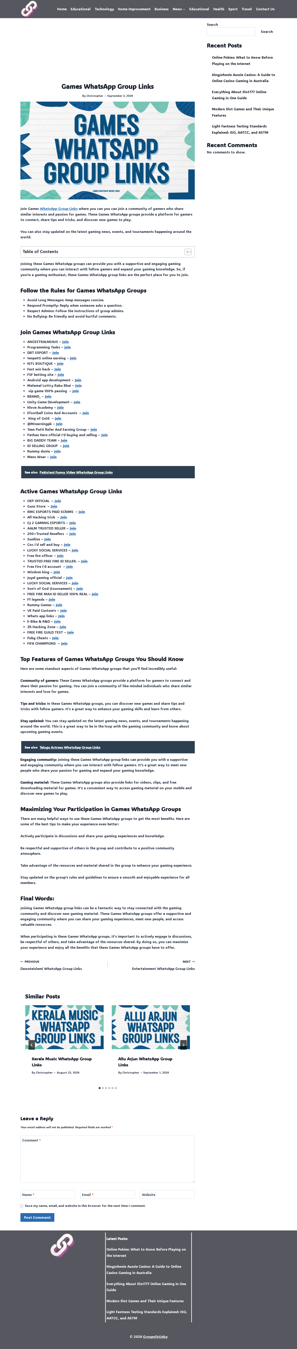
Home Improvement (134, 9)
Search (212, 24)
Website (148, 1194)
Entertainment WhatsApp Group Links (163, 965)
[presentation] (64, 1027)
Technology (104, 9)
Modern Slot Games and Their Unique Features (145, 1301)
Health (218, 9)
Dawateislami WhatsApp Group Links (51, 965)
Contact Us (265, 9)
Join (65, 341)
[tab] (100, 1088)
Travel (247, 9)
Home (62, 9)
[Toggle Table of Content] (186, 251)
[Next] (183, 1045)
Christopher (94, 96)
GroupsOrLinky (155, 1336)
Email (88, 1194)
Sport (233, 9)
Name (28, 1194)
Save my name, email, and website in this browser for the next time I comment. (85, 1206)
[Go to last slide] (31, 1045)
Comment (31, 1140)
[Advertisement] (107, 51)
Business (162, 9)
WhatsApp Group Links (59, 208)
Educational (81, 9)
